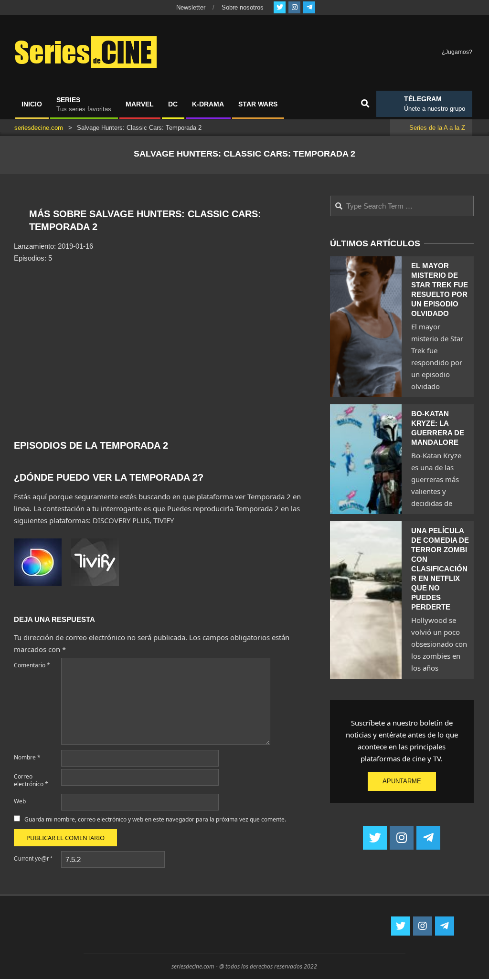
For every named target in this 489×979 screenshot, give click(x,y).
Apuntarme (402, 781)
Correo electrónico (31, 780)
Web (20, 801)
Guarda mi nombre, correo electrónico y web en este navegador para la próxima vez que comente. (155, 819)
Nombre (27, 757)
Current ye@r (33, 858)
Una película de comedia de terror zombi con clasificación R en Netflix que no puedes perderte (440, 568)
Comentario (32, 665)
